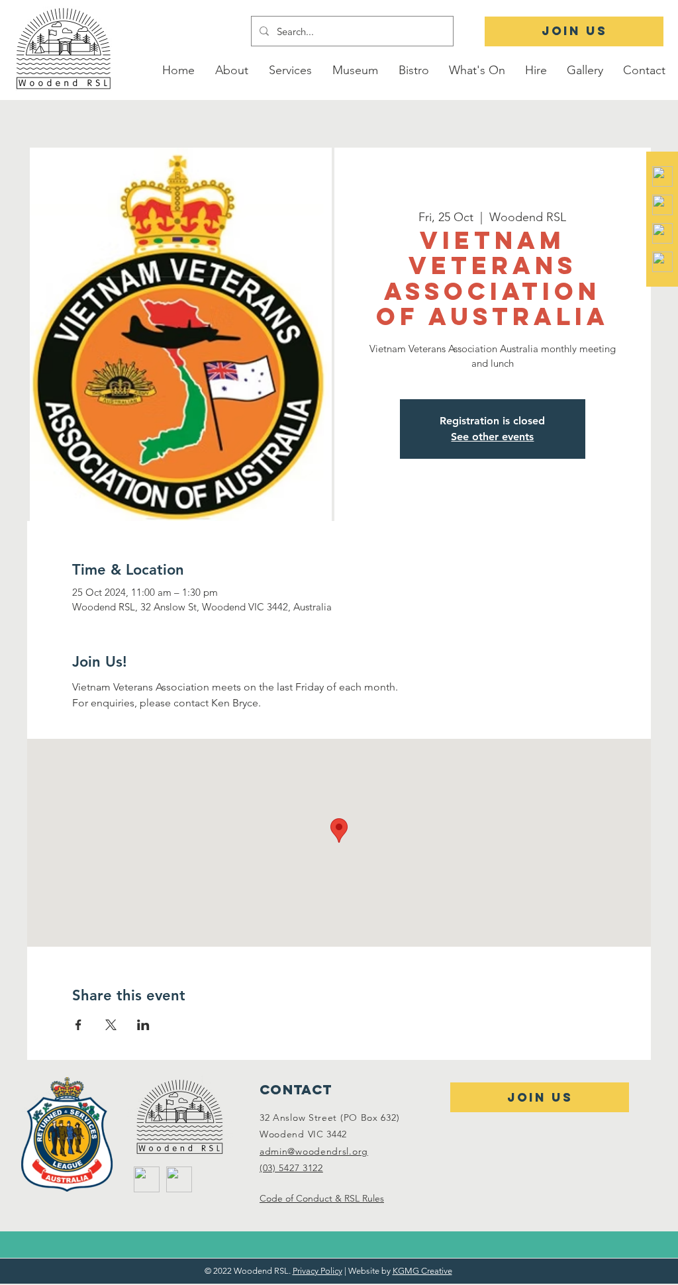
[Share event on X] (111, 1025)
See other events (492, 436)
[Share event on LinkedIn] (143, 1025)
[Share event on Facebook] (78, 1025)
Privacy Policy (317, 1271)
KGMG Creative (422, 1271)
